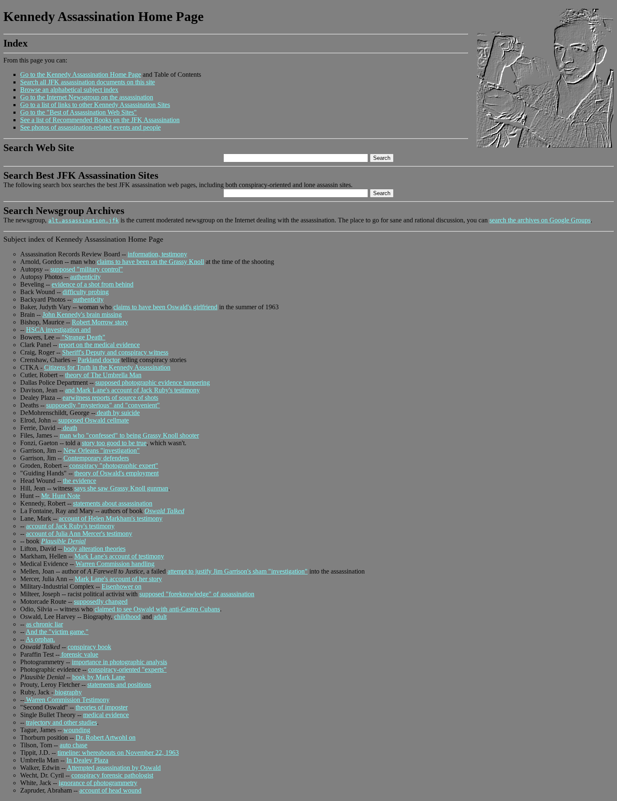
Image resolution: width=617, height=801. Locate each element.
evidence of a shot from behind (92, 284)
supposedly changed (101, 601)
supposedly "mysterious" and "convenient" (103, 405)
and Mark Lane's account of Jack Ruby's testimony (132, 390)
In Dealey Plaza (87, 760)
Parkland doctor (99, 359)
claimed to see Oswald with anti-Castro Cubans (157, 609)
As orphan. (40, 639)
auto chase (73, 745)
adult (160, 616)
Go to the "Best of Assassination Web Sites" (78, 112)
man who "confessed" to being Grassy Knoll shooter (129, 435)
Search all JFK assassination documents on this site (87, 82)
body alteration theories (94, 548)
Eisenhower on (121, 586)
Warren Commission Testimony (67, 699)
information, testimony (157, 254)
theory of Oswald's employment (116, 473)
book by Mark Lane (98, 677)
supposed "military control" (86, 269)
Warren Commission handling (115, 563)
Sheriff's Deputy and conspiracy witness (115, 352)
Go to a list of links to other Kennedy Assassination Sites (95, 104)
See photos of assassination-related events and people (90, 127)
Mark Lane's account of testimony (119, 556)
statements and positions (119, 684)
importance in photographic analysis (119, 661)
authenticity (85, 276)
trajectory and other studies (61, 722)
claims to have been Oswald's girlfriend (165, 306)
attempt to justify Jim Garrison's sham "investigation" (237, 571)
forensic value (79, 654)
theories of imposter (102, 707)
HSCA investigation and (58, 329)
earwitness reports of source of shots (110, 397)
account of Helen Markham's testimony (110, 518)
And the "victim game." (57, 631)
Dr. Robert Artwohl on (106, 737)
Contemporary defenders (96, 458)
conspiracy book (89, 646)
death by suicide (117, 412)
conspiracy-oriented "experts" (127, 669)
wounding (76, 729)
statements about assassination (112, 503)
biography (67, 692)
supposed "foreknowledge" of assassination (196, 593)
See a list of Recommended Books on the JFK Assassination (100, 119)
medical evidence (106, 714)
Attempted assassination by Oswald (114, 767)
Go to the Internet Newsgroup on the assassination (86, 97)
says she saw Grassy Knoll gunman (121, 488)
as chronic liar (44, 624)
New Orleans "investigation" (101, 450)
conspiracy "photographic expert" (113, 465)
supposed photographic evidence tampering (152, 382)
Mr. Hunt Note (60, 495)
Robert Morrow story (100, 322)
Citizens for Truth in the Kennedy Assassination (107, 367)
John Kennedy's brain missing (82, 314)
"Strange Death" (82, 337)
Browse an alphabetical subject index (69, 89)
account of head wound (110, 790)
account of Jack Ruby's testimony (70, 526)
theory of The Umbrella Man (103, 374)
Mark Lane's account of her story (118, 578)
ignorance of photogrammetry (98, 782)
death (69, 427)
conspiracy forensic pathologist (112, 775)
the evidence (79, 480)
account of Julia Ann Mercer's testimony (79, 533)
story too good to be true (114, 442)
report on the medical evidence (99, 344)
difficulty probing (86, 291)
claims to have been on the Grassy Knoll (150, 261)
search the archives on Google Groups (540, 220)
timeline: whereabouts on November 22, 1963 (118, 752)
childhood (127, 616)
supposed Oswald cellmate (93, 420)
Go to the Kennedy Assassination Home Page (80, 74)
